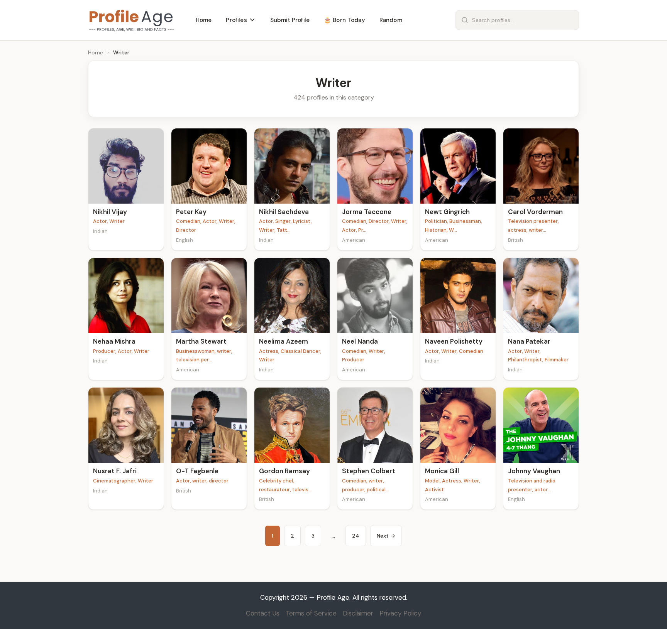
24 (355, 535)
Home (95, 52)
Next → (386, 535)
